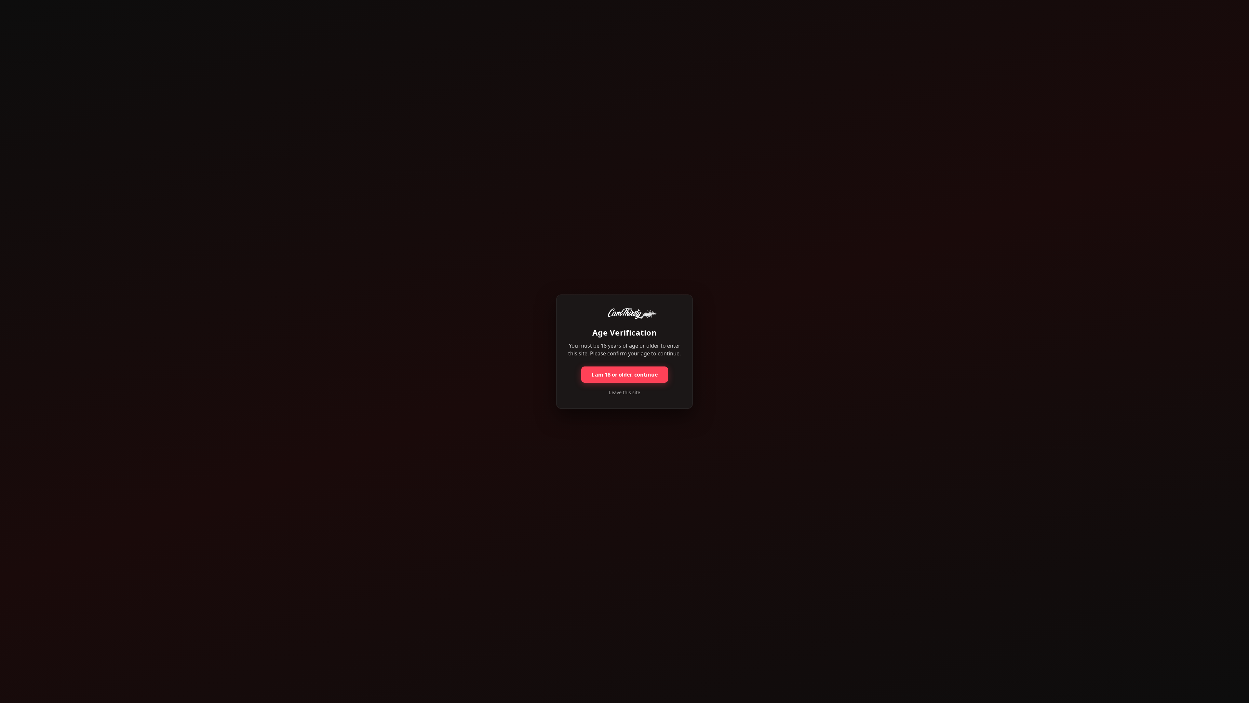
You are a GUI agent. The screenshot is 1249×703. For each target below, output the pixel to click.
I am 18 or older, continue (625, 374)
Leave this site (624, 392)
